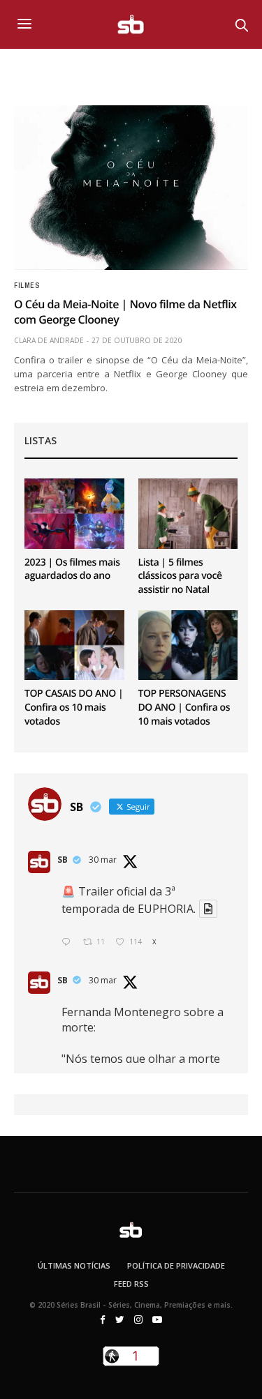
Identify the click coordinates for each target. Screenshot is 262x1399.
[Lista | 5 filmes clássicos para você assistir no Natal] (188, 513)
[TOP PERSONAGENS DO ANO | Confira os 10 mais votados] (188, 645)
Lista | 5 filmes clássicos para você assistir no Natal (180, 576)
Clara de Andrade (49, 340)
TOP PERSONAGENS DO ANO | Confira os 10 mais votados (184, 707)
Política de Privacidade (176, 1265)
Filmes (26, 285)
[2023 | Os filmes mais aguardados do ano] (74, 513)
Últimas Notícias (74, 1265)
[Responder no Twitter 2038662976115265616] (69, 943)
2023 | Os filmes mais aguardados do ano (72, 569)
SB (62, 859)
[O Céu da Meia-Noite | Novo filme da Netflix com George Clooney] (131, 187)
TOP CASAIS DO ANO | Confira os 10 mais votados (73, 707)
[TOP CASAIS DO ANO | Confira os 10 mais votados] (74, 645)
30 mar (103, 859)
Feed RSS (131, 1283)
